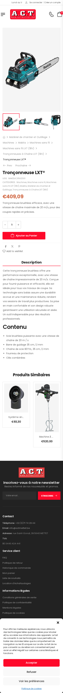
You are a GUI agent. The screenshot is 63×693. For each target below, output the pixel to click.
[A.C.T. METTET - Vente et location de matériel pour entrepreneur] (23, 14)
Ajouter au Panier (26, 235)
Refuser (31, 672)
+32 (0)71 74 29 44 (25, 523)
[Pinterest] (19, 246)
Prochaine (23, 165)
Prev (9, 165)
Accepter (31, 662)
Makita (22, 142)
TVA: (5, 538)
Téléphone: (9, 523)
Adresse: (7, 533)
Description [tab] (32, 262)
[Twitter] (12, 246)
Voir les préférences (31, 681)
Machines (8, 142)
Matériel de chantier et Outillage (28, 137)
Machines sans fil (40, 142)
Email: (6, 528)
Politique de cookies (32, 688)
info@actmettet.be (19, 528)
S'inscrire (47, 495)
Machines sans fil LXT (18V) (18, 148)
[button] (58, 622)
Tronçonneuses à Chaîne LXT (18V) (23, 154)
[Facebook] (5, 246)
